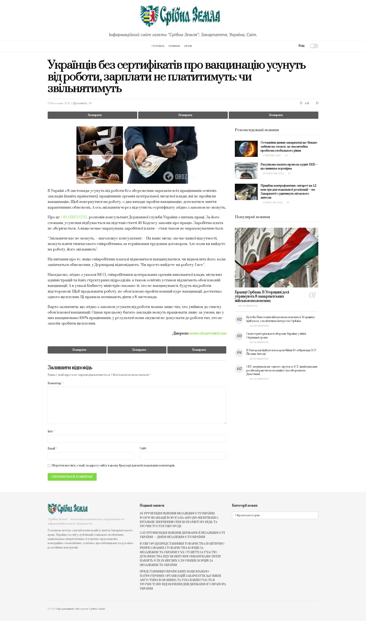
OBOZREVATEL (74, 217)
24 (286, 155)
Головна (158, 46)
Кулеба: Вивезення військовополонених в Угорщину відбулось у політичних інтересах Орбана (280, 319)
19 (287, 202)
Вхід (301, 46)
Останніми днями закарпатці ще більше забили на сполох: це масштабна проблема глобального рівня (289, 146)
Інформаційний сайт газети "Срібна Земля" (80, 608)
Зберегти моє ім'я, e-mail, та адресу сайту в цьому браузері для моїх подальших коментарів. (113, 465)
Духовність (80, 103)
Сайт (143, 448)
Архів (188, 46)
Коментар (56, 383)
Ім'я (51, 431)
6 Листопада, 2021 (59, 103)
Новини (174, 46)
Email (53, 448)
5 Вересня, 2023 (272, 202)
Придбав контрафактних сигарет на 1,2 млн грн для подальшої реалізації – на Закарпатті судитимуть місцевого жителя (288, 192)
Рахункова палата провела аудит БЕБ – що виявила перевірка (289, 166)
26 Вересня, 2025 (273, 173)
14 (289, 173)
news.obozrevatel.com (208, 333)
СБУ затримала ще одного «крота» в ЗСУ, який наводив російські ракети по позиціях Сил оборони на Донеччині (281, 370)
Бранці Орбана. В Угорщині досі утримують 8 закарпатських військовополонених (262, 296)
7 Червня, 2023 (271, 155)
